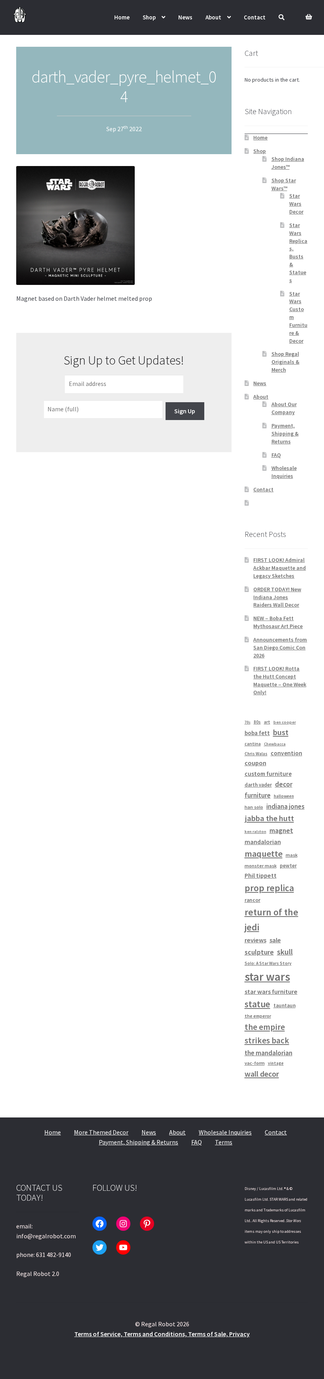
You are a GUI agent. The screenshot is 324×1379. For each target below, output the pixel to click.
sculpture (259, 952)
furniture (258, 795)
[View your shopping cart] (306, 12)
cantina (253, 744)
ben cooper (284, 722)
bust (280, 732)
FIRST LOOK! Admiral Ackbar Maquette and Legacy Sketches (279, 567)
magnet (281, 830)
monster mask (261, 866)
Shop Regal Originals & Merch (285, 361)
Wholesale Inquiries (284, 471)
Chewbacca (275, 744)
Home (122, 17)
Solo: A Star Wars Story (268, 963)
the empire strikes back (267, 1034)
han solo (254, 807)
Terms (223, 1142)
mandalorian (263, 842)
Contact (255, 17)
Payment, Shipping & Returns (285, 433)
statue (257, 1004)
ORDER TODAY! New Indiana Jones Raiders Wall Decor (277, 597)
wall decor (262, 1074)
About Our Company (284, 408)
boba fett (257, 733)
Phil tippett (261, 875)
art (267, 722)
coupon (255, 763)
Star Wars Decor (296, 203)
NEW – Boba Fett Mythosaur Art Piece (278, 622)
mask (292, 855)
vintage (276, 1063)
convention (286, 753)
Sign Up (184, 411)
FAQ (276, 454)
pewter (288, 865)
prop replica (269, 888)
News (185, 17)
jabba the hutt (269, 818)
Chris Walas (256, 753)
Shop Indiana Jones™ (287, 162)
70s (248, 722)
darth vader (258, 784)
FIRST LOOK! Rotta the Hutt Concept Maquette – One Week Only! (279, 680)
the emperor (258, 1016)
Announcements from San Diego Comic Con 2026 (280, 647)
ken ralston (255, 831)
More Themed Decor (101, 1132)
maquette (264, 853)
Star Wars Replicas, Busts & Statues (298, 253)
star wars (267, 976)
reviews (255, 940)
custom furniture (268, 773)
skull (285, 952)
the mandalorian (268, 1053)
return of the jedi (271, 920)
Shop (149, 17)
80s (257, 722)
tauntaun (284, 1005)
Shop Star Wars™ (283, 184)
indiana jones (285, 806)
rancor (252, 900)
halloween (284, 796)
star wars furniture (271, 991)
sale (275, 940)
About (213, 17)
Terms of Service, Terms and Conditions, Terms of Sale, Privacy (162, 1334)
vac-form (255, 1063)
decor (283, 784)
